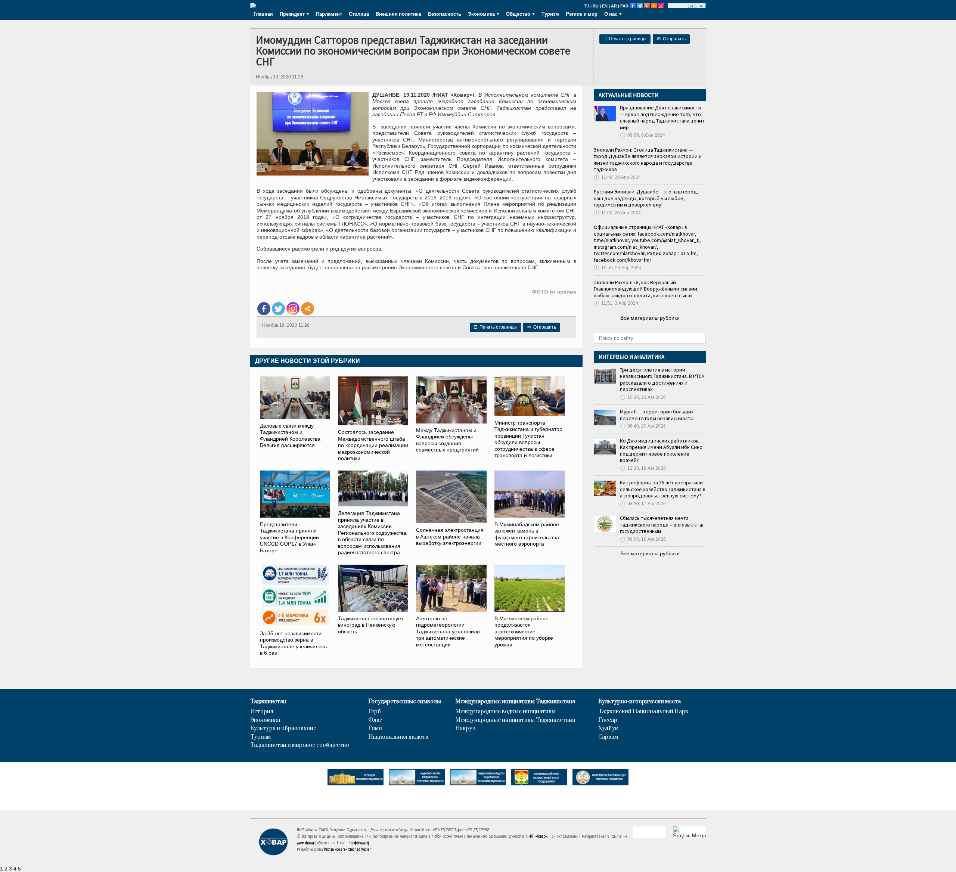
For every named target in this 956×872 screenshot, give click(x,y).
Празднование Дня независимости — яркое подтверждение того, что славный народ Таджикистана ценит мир (662, 117)
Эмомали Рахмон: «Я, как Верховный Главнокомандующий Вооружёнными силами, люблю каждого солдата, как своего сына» (646, 289)
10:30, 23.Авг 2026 (643, 397)
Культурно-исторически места (639, 701)
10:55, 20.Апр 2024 (617, 267)
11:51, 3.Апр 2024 (616, 303)
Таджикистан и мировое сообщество (299, 745)
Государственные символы (404, 701)
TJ (586, 6)
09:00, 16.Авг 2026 (643, 539)
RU (596, 6)
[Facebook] (263, 308)
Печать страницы (624, 38)
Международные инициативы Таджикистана (515, 701)
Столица (359, 14)
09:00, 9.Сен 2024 (642, 135)
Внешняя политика (398, 14)
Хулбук (608, 728)
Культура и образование (283, 728)
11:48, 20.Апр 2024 (617, 177)
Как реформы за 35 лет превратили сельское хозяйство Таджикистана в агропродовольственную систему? (662, 489)
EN (605, 6)
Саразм (608, 737)
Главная (263, 14)
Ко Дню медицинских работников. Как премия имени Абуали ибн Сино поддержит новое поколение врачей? (661, 450)
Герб (374, 711)
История (261, 711)
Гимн (375, 728)
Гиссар (607, 720)
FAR (624, 6)
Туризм (550, 14)
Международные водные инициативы (505, 711)
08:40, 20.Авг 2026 (643, 426)
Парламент (329, 14)
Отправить (671, 38)
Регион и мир (582, 14)
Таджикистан (268, 701)
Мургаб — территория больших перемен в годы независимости (656, 415)
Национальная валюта (398, 737)
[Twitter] (278, 308)
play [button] (679, 6)
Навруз (465, 728)
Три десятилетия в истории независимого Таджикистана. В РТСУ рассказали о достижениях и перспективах (662, 379)
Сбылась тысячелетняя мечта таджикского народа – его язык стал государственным (662, 524)
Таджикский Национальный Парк (643, 711)
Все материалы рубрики (650, 318)
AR (614, 6)
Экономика (265, 720)
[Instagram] (292, 308)
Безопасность (444, 14)
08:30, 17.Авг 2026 (643, 503)
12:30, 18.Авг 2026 (643, 468)
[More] (307, 308)
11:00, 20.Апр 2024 (617, 212)
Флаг (375, 720)
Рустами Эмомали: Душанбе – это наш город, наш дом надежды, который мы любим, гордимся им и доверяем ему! (646, 198)
